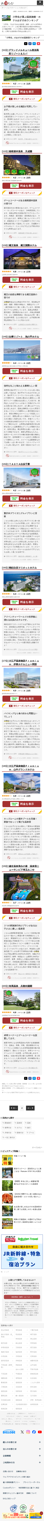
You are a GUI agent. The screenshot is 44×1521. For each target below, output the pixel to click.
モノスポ (37, 1419)
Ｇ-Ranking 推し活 (7, 1424)
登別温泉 (19, 1330)
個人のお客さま (10, 1442)
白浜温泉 (33, 1378)
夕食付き (8, 1133)
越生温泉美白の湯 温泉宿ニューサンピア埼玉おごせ (24, 868)
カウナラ (17, 1421)
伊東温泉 (19, 1361)
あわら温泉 (20, 1369)
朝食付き (20, 1133)
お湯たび (33, 1416)
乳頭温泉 (19, 1334)
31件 (28, 84)
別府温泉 (19, 1391)
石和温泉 (33, 1356)
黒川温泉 (33, 1391)
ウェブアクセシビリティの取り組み (16, 1477)
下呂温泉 (4, 1374)
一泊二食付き (10, 1137)
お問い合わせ (8, 1471)
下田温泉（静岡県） (6, 1366)
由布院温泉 (34, 1404)
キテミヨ (18, 1419)
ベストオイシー (28, 1419)
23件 (28, 903)
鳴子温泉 (33, 1334)
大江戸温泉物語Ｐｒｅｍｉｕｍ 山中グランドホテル (24, 768)
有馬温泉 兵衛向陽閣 (20, 986)
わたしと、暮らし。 (8, 1419)
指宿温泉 (19, 1409)
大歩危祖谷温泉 (21, 1404)
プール (31, 1133)
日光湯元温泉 (6, 1400)
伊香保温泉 (5, 1347)
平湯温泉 (19, 1374)
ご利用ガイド (22, 1413)
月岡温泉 (19, 1356)
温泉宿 (19, 1123)
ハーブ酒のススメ (34, 1424)
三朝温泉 (4, 1387)
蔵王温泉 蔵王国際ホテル (23, 245)
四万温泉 (33, 1347)
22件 (28, 1012)
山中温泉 (33, 1365)
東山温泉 (33, 1339)
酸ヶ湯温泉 (20, 1396)
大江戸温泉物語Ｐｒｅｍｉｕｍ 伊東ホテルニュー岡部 (24, 663)
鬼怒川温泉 (5, 1352)
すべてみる (36, 1147)
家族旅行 (8, 1123)
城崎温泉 (4, 1378)
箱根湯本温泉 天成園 (20, 151)
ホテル (19, 1128)
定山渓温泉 (5, 1330)
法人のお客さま (10, 1448)
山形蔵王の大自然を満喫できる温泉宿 (30, 324)
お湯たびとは (11, 1413)
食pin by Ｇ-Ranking (21, 1424)
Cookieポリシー (9, 1487)
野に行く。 (9, 1421)
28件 (28, 178)
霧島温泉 (4, 1396)
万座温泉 (19, 1347)
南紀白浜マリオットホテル (23, 567)
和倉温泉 (19, 1365)
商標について (31, 1493)
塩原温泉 (19, 1352)
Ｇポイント (31, 1413)
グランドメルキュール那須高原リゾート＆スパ (24, 52)
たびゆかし (32, 1421)
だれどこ (19, 1416)
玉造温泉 (19, 1387)
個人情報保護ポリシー (11, 1482)
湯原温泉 (4, 1391)
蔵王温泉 (4, 1343)
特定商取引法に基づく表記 (29, 1487)
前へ (14, 1108)
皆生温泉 (33, 1387)
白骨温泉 (4, 1356)
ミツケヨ (24, 1421)
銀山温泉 (19, 1343)
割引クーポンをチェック (24, 99)
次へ (29, 1108)
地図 (25, 86)
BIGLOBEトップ (9, 1498)
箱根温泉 (19, 1400)
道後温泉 (19, 1382)
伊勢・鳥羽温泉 (35, 1400)
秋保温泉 (19, 1339)
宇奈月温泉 (34, 1369)
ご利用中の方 (9, 1462)
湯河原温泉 (5, 1361)
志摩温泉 (4, 1404)
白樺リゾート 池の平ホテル (24, 336)
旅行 (29, 1128)
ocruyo (26, 1416)
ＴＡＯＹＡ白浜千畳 (19, 464)
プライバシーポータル (31, 1482)
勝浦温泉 (4, 1382)
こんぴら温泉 (35, 1382)
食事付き (8, 1128)
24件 (28, 363)
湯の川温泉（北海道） (6, 1336)
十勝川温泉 (34, 1330)
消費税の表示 (21, 1471)
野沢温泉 (33, 1352)
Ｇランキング (10, 1416)
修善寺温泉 (34, 1361)
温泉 (29, 1123)
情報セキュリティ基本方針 (13, 1493)
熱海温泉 (4, 1409)
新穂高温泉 (34, 1374)
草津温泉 (33, 1343)
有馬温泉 (19, 1378)
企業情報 (7, 1455)
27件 (28, 272)
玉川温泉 (33, 1396)
